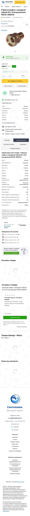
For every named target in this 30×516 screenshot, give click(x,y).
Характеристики (21, 140)
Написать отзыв (15, 317)
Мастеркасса (20, 481)
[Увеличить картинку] (15, 39)
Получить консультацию (11, 253)
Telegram (16, 429)
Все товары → (5, 338)
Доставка (15, 437)
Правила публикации (22, 326)
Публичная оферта (15, 473)
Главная (7, 6)
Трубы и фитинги (16, 6)
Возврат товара (15, 441)
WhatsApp (16, 427)
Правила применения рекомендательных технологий (15, 469)
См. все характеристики (8, 122)
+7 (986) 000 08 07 (14, 95)
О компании (15, 446)
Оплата (15, 439)
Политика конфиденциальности (15, 460)
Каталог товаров (19, 2)
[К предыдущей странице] (2, 6)
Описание (7, 140)
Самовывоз (23, 144)
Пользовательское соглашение (15, 464)
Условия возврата (15, 148)
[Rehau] (20, 225)
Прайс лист (15, 444)
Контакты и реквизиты (15, 451)
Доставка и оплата (9, 144)
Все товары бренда (7, 226)
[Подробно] (27, 58)
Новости (15, 448)
